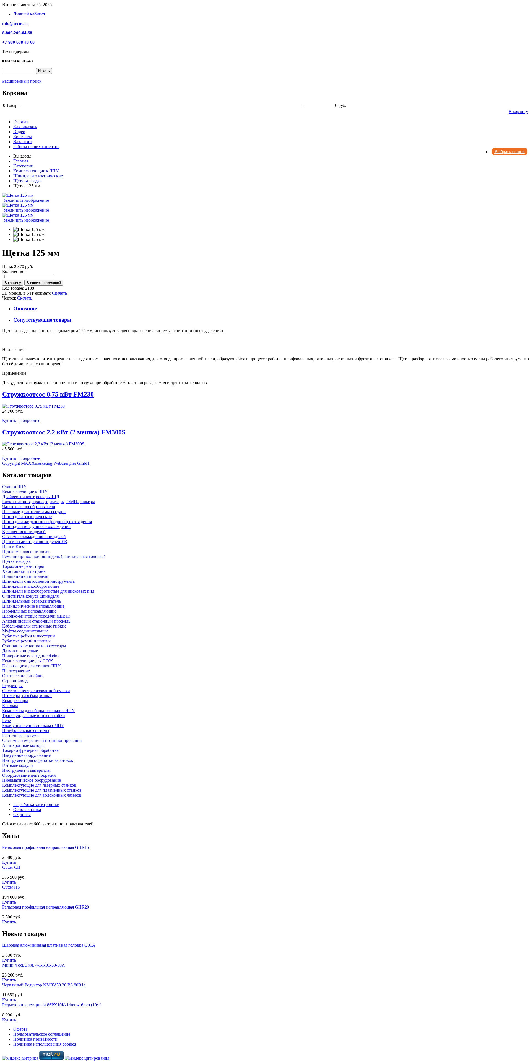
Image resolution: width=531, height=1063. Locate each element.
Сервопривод (15, 680)
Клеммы (10, 705)
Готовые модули (17, 765)
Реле (6, 720)
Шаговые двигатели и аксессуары (34, 511)
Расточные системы (21, 735)
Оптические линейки (22, 675)
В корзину (518, 111)
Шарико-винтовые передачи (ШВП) (36, 616)
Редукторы (12, 685)
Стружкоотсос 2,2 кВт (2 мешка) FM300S (63, 432)
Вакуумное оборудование (26, 755)
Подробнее (29, 420)
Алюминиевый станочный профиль (36, 621)
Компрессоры (15, 700)
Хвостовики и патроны (24, 571)
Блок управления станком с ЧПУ (33, 725)
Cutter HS (11, 887)
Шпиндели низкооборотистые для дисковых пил (48, 591)
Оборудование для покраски (29, 775)
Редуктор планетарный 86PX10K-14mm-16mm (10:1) (51, 1004)
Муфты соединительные (25, 631)
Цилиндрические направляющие (33, 606)
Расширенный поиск (21, 81)
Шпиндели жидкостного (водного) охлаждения (47, 521)
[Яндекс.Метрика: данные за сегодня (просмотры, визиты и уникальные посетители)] (20, 1058)
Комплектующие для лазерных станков (39, 785)
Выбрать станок (509, 151)
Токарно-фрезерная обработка (30, 750)
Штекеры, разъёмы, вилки (27, 695)
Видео (19, 131)
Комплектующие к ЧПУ (25, 491)
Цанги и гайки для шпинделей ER (34, 541)
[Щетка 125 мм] (29, 229)
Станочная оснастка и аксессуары (34, 646)
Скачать (59, 293)
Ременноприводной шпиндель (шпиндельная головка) (53, 556)
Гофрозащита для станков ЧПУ (31, 665)
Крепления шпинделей (24, 531)
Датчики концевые (20, 651)
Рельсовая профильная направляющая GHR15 (45, 847)
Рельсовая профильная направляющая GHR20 (45, 907)
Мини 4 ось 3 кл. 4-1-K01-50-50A (33, 965)
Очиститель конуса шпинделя (30, 596)
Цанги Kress (13, 546)
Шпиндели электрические (27, 516)
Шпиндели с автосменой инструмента (38, 581)
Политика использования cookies (44, 1044)
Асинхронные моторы (23, 745)
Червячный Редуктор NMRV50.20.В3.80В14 (44, 985)
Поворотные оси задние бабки (31, 655)
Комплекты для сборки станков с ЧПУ (38, 710)
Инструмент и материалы (26, 770)
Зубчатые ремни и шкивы (26, 641)
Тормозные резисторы (23, 566)
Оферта (20, 1029)
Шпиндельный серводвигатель (31, 601)
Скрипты (22, 814)
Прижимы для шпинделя (25, 551)
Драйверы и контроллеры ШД (30, 496)
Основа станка (27, 809)
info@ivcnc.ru (15, 23)
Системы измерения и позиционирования (42, 740)
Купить (9, 420)
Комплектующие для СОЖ (27, 660)
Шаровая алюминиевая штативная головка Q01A (48, 945)
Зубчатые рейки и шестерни (28, 636)
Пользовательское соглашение (41, 1034)
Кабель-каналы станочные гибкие (34, 626)
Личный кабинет (29, 14)
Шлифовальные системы (25, 730)
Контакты (22, 136)
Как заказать (25, 126)
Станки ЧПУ (14, 486)
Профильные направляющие (29, 611)
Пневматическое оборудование (31, 780)
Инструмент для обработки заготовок (37, 760)
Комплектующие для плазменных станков (42, 790)
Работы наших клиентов (36, 146)
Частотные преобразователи (28, 506)
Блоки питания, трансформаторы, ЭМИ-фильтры (48, 501)
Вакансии (22, 141)
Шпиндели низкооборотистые (30, 586)
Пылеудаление (16, 670)
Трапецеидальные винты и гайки (33, 715)
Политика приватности (35, 1039)
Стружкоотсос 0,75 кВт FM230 (48, 394)
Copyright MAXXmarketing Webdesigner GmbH (45, 463)
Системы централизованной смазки (36, 690)
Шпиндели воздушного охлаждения (36, 526)
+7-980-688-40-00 (18, 42)
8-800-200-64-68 (17, 32)
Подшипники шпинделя (25, 576)
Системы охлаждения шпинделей (34, 536)
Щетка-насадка (16, 561)
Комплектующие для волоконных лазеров (41, 795)
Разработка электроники (36, 804)
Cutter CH (11, 867)
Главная (20, 121)
